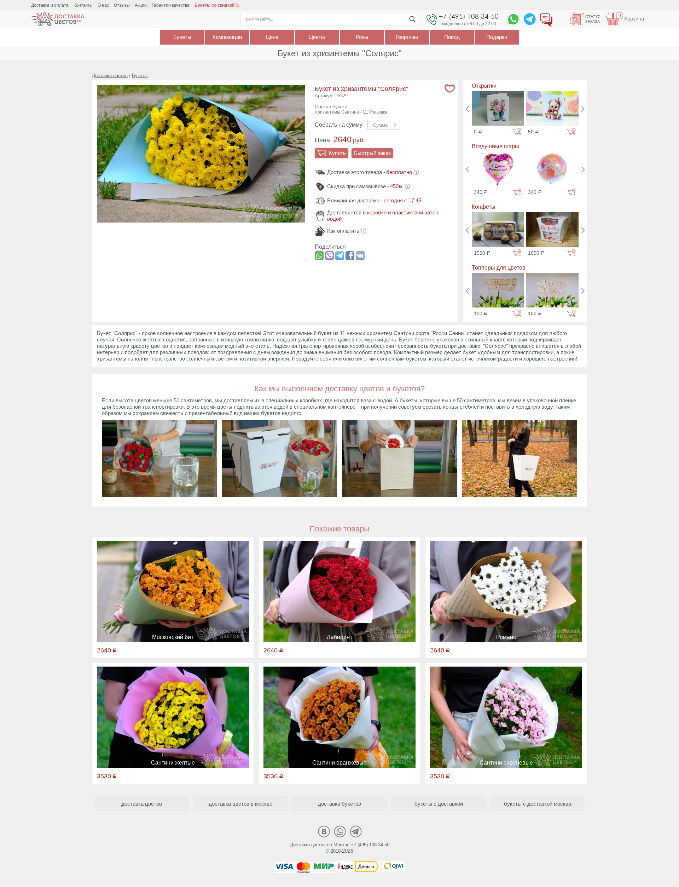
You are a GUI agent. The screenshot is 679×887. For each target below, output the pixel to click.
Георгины (407, 37)
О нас (103, 5)
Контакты (83, 5)
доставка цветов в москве (240, 804)
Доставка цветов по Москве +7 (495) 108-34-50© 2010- (339, 848)
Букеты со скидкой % (217, 5)
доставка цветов (141, 804)
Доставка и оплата (50, 5)
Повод (452, 37)
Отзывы (122, 5)
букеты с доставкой (438, 804)
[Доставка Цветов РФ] (57, 19)
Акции (141, 5)
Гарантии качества (171, 5)
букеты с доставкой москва (537, 804)
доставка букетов (339, 804)
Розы (362, 37)
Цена (272, 37)
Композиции (227, 37)
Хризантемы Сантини (337, 112)
